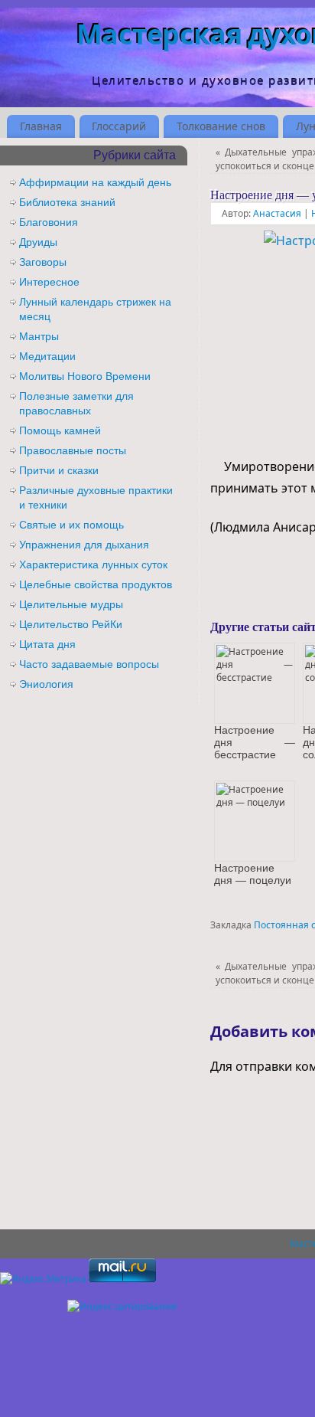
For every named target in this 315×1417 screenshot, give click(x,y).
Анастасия (277, 213)
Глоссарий (119, 126)
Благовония (48, 222)
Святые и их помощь (71, 525)
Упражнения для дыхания (84, 544)
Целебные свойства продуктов (95, 584)
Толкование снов (221, 126)
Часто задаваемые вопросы (89, 664)
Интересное (49, 282)
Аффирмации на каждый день (95, 182)
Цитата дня (47, 644)
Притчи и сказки (59, 470)
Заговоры (43, 262)
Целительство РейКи (70, 624)
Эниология (46, 684)
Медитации (47, 356)
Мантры (39, 336)
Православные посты (72, 450)
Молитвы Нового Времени (85, 376)
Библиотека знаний (67, 202)
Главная (41, 126)
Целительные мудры (71, 604)
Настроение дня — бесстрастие (254, 742)
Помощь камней (60, 430)
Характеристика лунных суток (93, 564)
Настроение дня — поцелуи (252, 874)
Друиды (38, 242)
